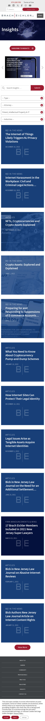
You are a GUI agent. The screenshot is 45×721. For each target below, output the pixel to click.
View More (22, 647)
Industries (22, 684)
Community (22, 670)
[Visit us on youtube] (30, 5)
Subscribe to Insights (21, 48)
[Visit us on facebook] (21, 5)
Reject (15, 717)
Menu (40, 16)
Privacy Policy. (18, 713)
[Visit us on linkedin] (14, 5)
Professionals (22, 675)
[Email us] (9, 5)
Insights (22, 689)
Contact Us (22, 694)
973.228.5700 (16, 2)
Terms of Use (29, 2)
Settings (24, 717)
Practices (23, 679)
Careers (22, 665)
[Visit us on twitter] (18, 5)
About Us (22, 660)
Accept (6, 717)
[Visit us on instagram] (26, 5)
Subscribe (31, 9)
